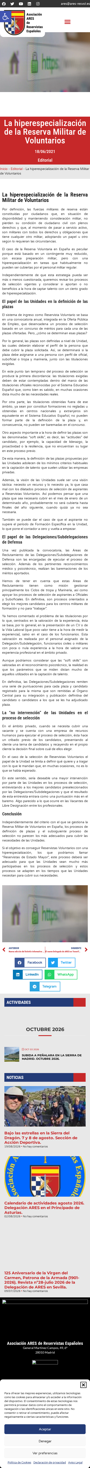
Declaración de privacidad (49, 1462)
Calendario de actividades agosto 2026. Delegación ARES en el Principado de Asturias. (44, 1208)
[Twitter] (12, 3)
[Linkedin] (29, 3)
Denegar (45, 1441)
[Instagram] (38, 3)
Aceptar (45, 1429)
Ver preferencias (45, 1453)
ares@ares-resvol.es (75, 4)
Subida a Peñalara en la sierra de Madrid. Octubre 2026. (52, 1056)
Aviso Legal (75, 1462)
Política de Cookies (19, 1462)
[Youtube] (20, 3)
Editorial (45, 160)
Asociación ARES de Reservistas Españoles (45, 1343)
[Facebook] (3, 3)
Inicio (4, 169)
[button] (5, 16)
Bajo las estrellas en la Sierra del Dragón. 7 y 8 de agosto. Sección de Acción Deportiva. (40, 1138)
